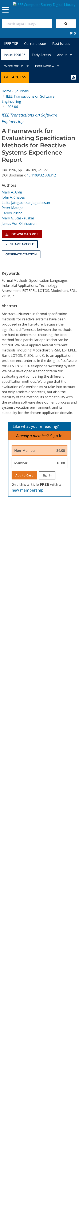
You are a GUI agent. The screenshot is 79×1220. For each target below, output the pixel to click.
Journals (22, 91)
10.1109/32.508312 (41, 175)
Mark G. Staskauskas (18, 218)
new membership (27, 490)
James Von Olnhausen (19, 223)
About (62, 55)
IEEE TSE (11, 43)
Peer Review (45, 66)
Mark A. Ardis (12, 192)
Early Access (41, 55)
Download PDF (24, 234)
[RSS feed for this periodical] (73, 77)
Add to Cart (24, 475)
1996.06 (12, 106)
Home (6, 91)
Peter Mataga (12, 207)
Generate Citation (21, 254)
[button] (73, 33)
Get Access (15, 77)
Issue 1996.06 (14, 55)
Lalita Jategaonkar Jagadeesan (26, 202)
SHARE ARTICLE (21, 244)
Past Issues (61, 43)
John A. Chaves (13, 197)
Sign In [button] (56, 435)
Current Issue (35, 43)
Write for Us (14, 66)
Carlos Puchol (12, 213)
